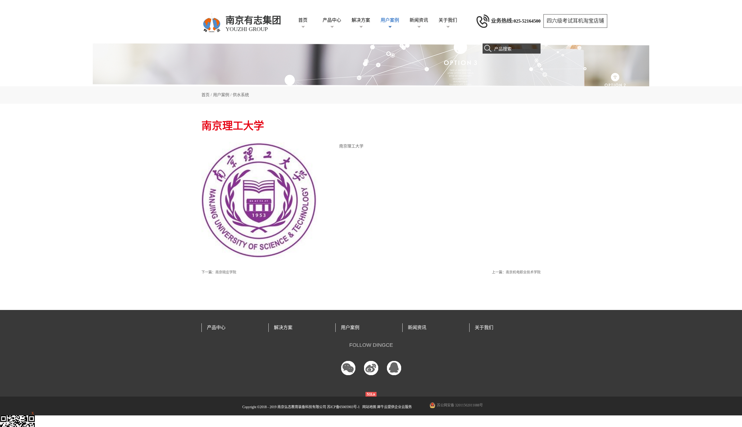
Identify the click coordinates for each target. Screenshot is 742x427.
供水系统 (241, 95)
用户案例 (221, 95)
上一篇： (516, 272)
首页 (303, 20)
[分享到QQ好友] (394, 368)
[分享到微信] (348, 368)
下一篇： (218, 272)
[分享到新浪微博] (371, 368)
